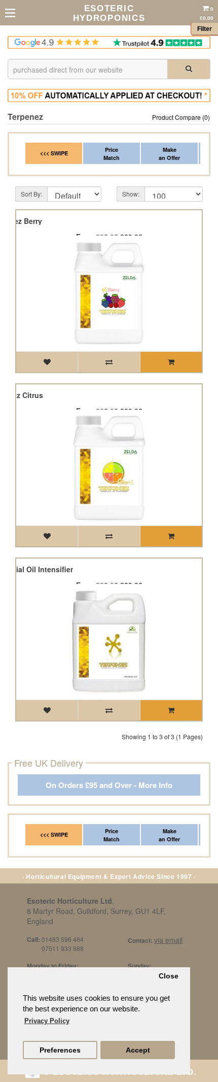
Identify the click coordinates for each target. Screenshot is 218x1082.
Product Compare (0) (181, 117)
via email (168, 940)
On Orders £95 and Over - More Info (109, 785)
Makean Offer (169, 153)
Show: (130, 193)
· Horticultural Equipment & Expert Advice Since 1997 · (108, 876)
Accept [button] (138, 1050)
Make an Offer (169, 835)
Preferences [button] (60, 1050)
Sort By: (31, 193)
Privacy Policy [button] (46, 1021)
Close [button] (168, 976)
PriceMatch (111, 153)
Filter (204, 28)
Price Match (111, 835)
